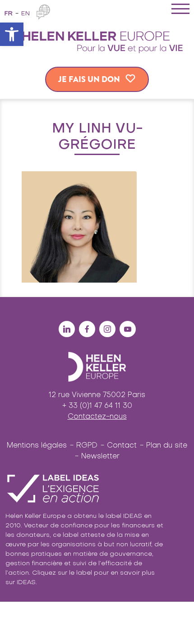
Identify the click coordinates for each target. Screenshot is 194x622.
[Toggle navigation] (180, 10)
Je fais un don (89, 79)
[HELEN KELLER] (97, 40)
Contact (122, 445)
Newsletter (100, 456)
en (25, 14)
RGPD (86, 445)
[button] (11, 34)
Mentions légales (37, 445)
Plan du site (166, 445)
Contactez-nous (97, 417)
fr (9, 14)
